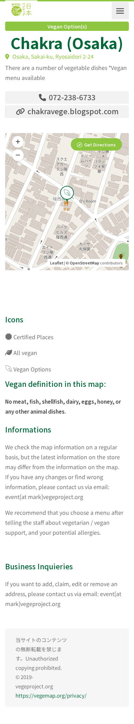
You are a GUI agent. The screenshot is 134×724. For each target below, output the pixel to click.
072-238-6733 (71, 97)
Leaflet (56, 262)
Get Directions (100, 144)
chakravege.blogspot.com (72, 111)
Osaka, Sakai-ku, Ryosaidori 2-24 (52, 56)
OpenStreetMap (84, 262)
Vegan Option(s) (67, 26)
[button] (18, 155)
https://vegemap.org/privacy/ (51, 695)
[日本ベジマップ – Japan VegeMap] (21, 11)
